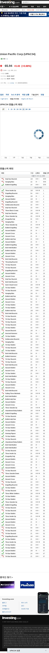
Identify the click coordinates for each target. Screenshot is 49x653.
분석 (44, 6)
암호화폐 (25, 6)
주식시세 (4, 10)
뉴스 (38, 6)
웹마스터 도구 (6, 612)
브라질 (12, 83)
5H (20, 109)
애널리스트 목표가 (27, 99)
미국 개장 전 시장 (41, 10)
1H (17, 109)
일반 (2, 95)
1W (26, 109)
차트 (32, 6)
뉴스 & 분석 (15, 95)
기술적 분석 (4, 99)
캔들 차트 (3, 109)
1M (29, 109)
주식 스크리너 (15, 10)
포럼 (42, 95)
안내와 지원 (25, 609)
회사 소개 (24, 602)
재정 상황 (25, 95)
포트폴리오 (5, 609)
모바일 (4, 606)
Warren (29, 10)
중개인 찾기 (5, 577)
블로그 (4, 602)
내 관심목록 (15, 6)
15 (11, 109)
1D (23, 109)
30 (14, 109)
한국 (23, 10)
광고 (22, 606)
